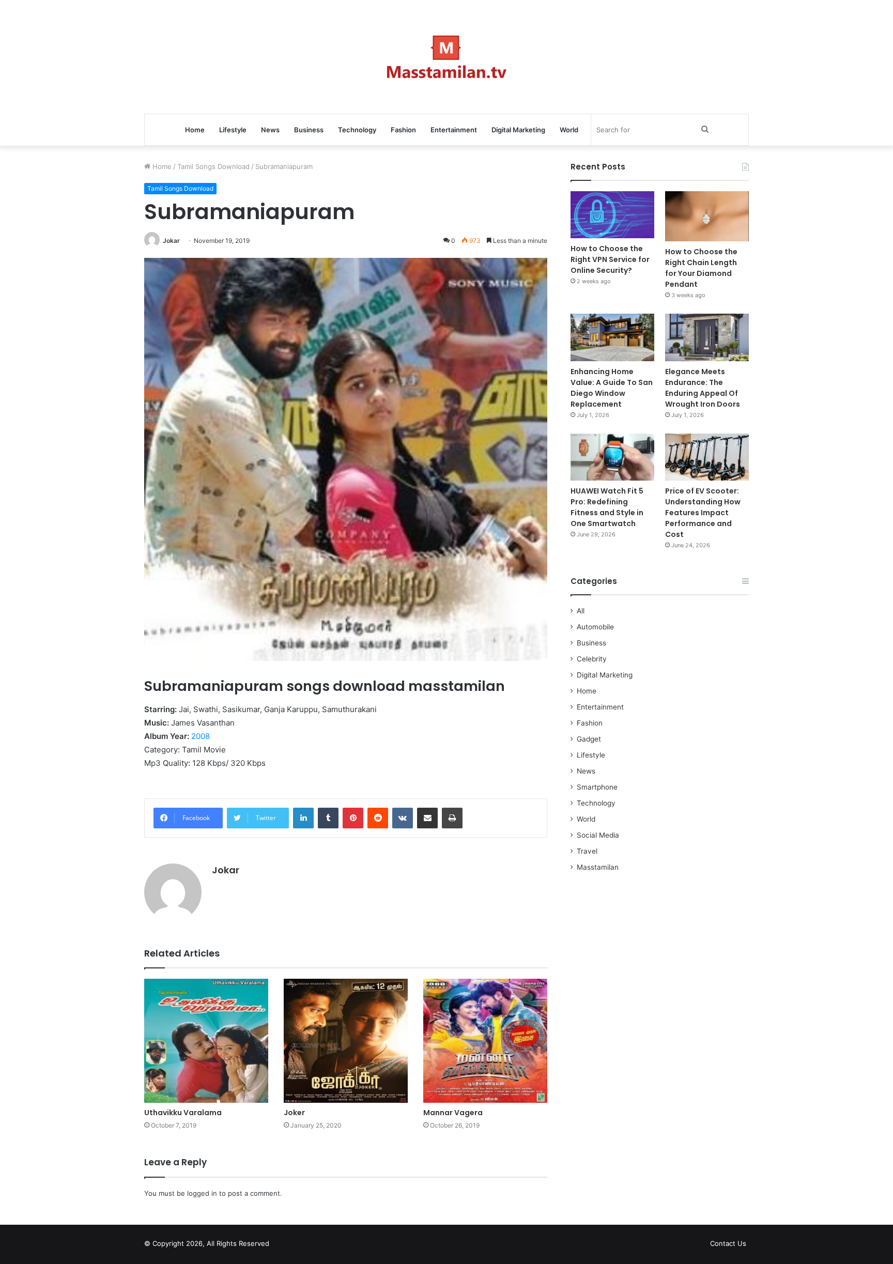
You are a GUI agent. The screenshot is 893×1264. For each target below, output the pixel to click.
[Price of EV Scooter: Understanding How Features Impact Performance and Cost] (707, 457)
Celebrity (592, 659)
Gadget (589, 739)
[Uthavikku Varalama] (206, 1041)
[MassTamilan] (446, 57)
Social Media (598, 835)
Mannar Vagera (453, 1112)
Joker (294, 1112)
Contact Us (728, 1243)
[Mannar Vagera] (485, 1041)
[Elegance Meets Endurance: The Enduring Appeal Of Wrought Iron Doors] (707, 337)
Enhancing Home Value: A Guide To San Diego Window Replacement (612, 387)
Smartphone (597, 787)
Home (195, 130)
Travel (587, 851)
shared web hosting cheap (303, 1245)
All (580, 611)
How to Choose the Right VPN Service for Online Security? (610, 259)
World (569, 130)
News (270, 130)
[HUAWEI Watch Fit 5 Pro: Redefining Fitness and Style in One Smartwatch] (612, 457)
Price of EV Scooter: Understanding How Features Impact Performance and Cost (703, 512)
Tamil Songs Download (213, 166)
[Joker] (346, 1041)
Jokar (171, 240)
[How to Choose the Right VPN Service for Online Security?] (612, 214)
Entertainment (453, 130)
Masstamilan (598, 867)
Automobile (595, 627)
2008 (200, 736)
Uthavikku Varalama (183, 1112)
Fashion (403, 130)
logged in (202, 1193)
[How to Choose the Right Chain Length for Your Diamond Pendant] (707, 216)
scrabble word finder (283, 1245)
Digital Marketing (518, 130)
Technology (357, 130)
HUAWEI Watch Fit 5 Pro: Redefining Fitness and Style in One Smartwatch (607, 507)
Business (309, 130)
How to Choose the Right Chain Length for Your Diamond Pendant (701, 267)
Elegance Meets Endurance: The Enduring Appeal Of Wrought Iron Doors (702, 387)
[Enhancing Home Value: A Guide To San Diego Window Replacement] (612, 337)
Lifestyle (233, 130)
